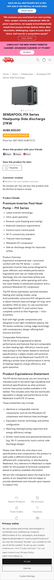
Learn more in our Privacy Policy (18, 552)
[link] (27, 575)
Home (6, 74)
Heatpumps (27, 74)
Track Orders (16, 511)
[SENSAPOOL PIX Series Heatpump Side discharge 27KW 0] (27, 95)
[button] (27, 11)
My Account (37, 501)
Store (15, 74)
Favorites (37, 511)
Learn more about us (12, 556)
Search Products (16, 501)
